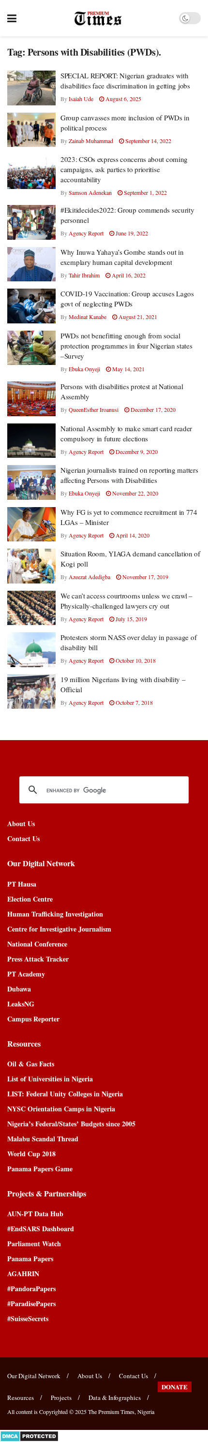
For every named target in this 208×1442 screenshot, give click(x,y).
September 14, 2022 (147, 141)
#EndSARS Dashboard (40, 1229)
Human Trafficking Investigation (55, 914)
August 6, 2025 (122, 98)
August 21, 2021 (137, 316)
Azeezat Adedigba (89, 577)
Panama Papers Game (40, 1169)
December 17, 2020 (152, 409)
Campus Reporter (33, 1019)
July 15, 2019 (130, 619)
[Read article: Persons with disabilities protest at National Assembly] (31, 398)
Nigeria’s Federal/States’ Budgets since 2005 (71, 1124)
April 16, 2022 (128, 275)
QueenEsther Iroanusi (94, 409)
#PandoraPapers (31, 1288)
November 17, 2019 (144, 577)
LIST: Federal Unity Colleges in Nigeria (65, 1094)
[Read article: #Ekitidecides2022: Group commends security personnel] (31, 222)
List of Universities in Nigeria (50, 1079)
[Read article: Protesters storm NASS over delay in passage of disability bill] (31, 649)
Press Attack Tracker (38, 959)
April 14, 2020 (131, 535)
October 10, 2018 (135, 660)
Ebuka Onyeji (84, 369)
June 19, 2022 (131, 233)
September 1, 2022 (144, 192)
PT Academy (26, 974)
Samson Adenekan (90, 192)
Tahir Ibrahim (84, 275)
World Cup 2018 (31, 1154)
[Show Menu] (11, 18)
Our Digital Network (33, 1375)
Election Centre (30, 899)
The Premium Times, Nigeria (121, 1411)
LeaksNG (20, 1004)
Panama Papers (30, 1258)
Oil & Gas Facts (30, 1064)
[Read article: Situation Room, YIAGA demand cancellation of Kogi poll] (31, 566)
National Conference (37, 944)
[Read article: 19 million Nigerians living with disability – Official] (31, 691)
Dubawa (19, 989)
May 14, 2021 (128, 369)
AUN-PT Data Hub (35, 1214)
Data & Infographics (115, 1397)
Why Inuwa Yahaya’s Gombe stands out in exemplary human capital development (122, 257)
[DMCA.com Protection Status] (29, 1435)
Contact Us (23, 838)
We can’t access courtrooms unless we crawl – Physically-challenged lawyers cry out (126, 601)
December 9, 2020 (136, 451)
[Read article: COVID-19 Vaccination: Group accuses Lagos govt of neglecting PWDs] (31, 306)
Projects (61, 1397)
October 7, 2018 (133, 702)
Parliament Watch (34, 1243)
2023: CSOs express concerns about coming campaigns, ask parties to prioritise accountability (124, 169)
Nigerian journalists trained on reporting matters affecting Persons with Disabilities (129, 475)
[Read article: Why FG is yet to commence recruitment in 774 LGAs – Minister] (31, 524)
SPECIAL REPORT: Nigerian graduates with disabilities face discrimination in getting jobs (125, 80)
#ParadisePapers (31, 1303)
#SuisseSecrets (27, 1318)
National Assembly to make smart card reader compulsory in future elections (126, 433)
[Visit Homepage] (98, 18)
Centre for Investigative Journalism (59, 929)
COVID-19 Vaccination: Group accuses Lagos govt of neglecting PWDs (127, 298)
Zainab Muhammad (91, 141)
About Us (21, 823)
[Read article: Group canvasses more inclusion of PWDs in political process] (31, 130)
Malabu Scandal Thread (42, 1139)
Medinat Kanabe (87, 316)
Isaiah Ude (81, 98)
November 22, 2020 (134, 493)
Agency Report (86, 233)
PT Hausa (21, 884)
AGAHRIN (23, 1273)
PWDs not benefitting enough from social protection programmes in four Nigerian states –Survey (126, 346)
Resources (20, 1397)
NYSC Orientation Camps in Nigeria (61, 1109)
